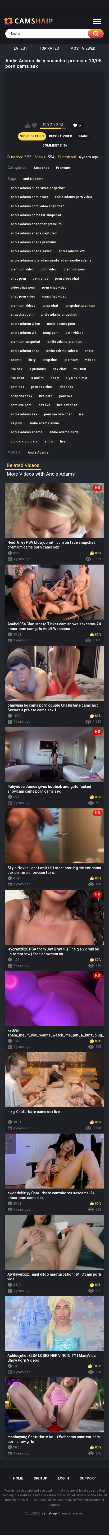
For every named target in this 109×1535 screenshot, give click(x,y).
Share (83, 136)
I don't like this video (34, 125)
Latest (21, 48)
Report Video (60, 136)
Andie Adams (38, 452)
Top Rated (49, 48)
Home (18, 1478)
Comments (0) (54, 145)
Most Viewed (82, 48)
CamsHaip (49, 1513)
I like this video (27, 125)
